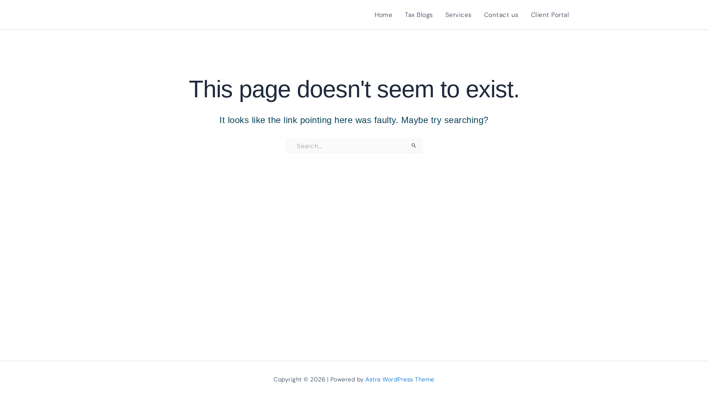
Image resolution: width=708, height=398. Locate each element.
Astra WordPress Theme (399, 379)
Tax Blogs (419, 15)
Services (458, 15)
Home (383, 15)
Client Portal (550, 15)
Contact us (501, 15)
